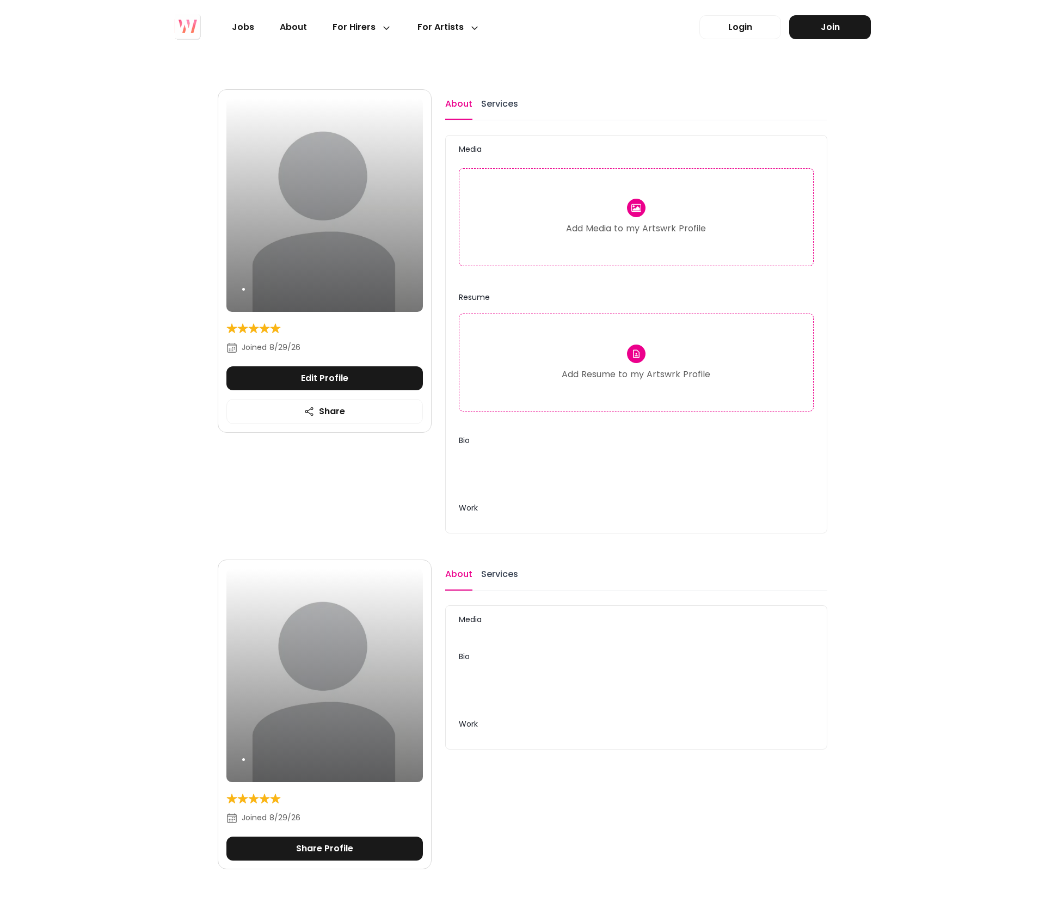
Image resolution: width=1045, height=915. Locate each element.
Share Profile (324, 848)
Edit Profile (324, 378)
